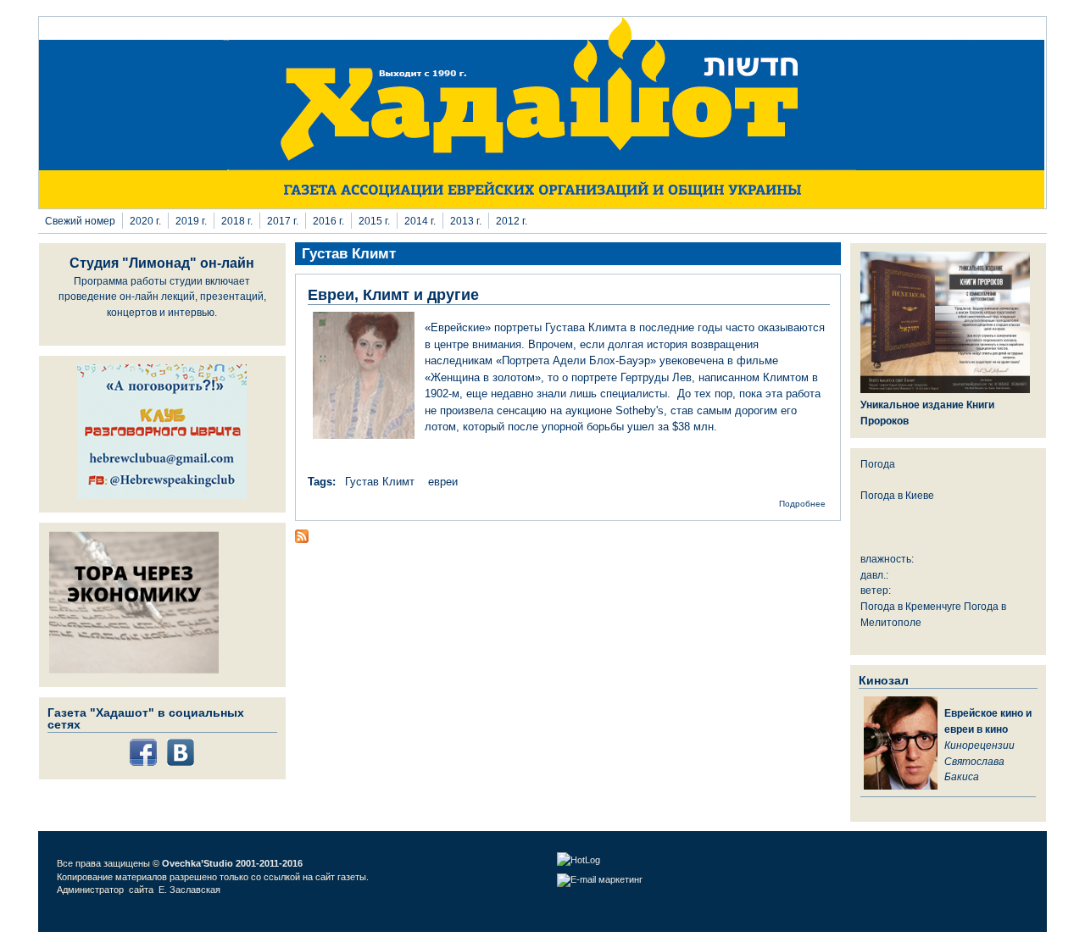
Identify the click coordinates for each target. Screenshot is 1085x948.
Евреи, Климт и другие (393, 294)
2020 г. (145, 220)
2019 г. (191, 220)
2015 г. (374, 220)
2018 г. (237, 220)
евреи (443, 481)
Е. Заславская (191, 889)
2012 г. (511, 220)
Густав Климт (380, 481)
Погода (877, 463)
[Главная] (542, 204)
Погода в (897, 495)
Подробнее (802, 503)
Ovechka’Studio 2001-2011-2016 (232, 863)
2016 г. (328, 220)
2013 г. (465, 220)
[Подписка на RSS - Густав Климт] (302, 539)
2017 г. (282, 220)
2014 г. (420, 220)
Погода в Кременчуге (910, 606)
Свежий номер (80, 220)
